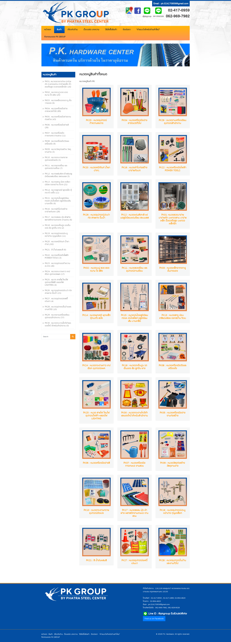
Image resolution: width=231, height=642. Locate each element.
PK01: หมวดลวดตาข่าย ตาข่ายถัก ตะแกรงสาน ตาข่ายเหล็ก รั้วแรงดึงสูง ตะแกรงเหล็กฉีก (173, 219)
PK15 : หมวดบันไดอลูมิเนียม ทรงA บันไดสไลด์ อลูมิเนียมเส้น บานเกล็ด (134, 318)
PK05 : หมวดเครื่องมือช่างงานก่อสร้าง (172, 414)
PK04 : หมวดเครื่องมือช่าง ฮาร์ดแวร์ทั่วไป (134, 121)
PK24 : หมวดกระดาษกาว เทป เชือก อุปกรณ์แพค (96, 366)
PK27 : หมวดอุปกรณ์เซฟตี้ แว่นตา (134, 561)
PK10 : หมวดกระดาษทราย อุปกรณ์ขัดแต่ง (96, 511)
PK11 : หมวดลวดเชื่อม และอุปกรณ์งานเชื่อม (134, 269)
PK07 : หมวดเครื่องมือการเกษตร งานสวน (134, 464)
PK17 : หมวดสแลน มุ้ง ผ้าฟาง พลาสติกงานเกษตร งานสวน (134, 513)
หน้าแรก (47, 29)
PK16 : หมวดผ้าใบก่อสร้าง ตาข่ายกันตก (134, 169)
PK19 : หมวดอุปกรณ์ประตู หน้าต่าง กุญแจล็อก (172, 511)
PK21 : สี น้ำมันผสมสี (96, 560)
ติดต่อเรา (127, 29)
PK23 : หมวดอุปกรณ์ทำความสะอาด (96, 121)
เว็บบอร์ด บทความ (91, 29)
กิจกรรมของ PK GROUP (55, 36)
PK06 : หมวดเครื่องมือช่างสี (96, 463)
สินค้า (59, 29)
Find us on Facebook (154, 618)
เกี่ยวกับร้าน (73, 29)
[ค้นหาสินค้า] (72, 336)
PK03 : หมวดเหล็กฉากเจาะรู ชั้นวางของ (172, 269)
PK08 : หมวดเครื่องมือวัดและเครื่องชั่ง (172, 366)
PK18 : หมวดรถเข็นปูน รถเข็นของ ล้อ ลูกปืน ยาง (134, 366)
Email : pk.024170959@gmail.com (170, 3)
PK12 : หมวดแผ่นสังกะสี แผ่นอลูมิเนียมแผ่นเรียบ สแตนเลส (134, 216)
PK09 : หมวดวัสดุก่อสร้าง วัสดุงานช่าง (172, 464)
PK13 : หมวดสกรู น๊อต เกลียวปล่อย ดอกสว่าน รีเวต (172, 316)
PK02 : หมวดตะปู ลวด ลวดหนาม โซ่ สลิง (96, 269)
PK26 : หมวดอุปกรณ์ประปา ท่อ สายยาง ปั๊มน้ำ (96, 216)
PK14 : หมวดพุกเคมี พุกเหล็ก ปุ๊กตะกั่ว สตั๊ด (96, 316)
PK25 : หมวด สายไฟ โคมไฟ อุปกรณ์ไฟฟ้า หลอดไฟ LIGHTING (96, 415)
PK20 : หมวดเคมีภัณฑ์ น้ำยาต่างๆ (96, 169)
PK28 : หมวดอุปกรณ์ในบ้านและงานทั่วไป (172, 561)
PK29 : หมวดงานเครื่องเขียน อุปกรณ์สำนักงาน (172, 121)
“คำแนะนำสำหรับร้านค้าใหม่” (148, 29)
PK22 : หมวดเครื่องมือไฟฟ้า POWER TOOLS (172, 169)
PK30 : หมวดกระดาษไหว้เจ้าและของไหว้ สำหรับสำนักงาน (134, 414)
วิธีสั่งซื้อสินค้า (111, 29)
